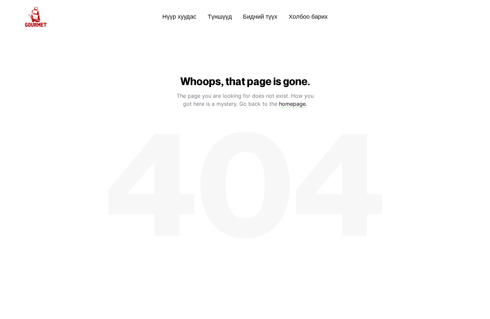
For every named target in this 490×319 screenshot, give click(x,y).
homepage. (293, 103)
